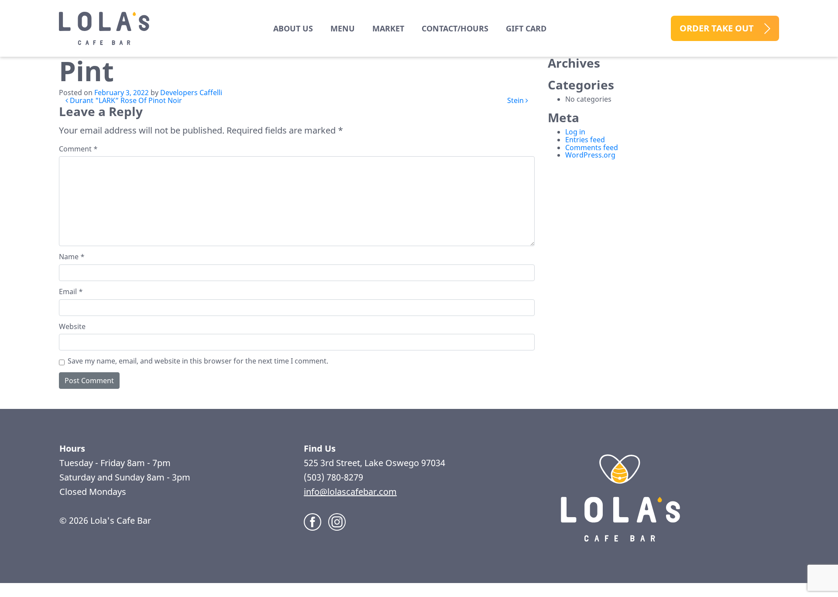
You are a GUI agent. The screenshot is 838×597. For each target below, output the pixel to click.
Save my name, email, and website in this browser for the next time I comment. (198, 361)
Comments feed (591, 147)
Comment (78, 149)
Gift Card (526, 28)
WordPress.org (590, 155)
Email (71, 292)
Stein (516, 100)
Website (72, 327)
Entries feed (585, 139)
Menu (342, 28)
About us (293, 28)
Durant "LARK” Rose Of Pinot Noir (125, 100)
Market (388, 28)
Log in (575, 132)
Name (72, 257)
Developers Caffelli (191, 92)
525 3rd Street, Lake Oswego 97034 (375, 463)
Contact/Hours (455, 28)
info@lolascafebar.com (350, 492)
